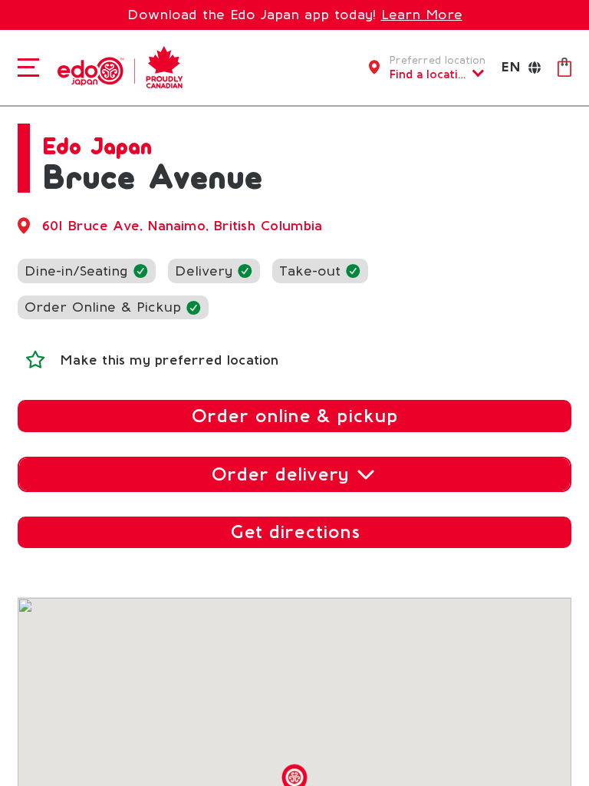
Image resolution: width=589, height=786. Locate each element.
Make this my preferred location (169, 360)
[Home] (116, 66)
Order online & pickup (294, 416)
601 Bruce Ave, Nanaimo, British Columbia (182, 225)
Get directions (295, 531)
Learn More (421, 14)
